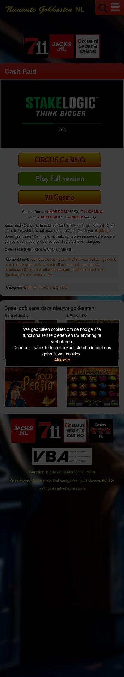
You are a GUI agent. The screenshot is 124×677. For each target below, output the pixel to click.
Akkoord (62, 360)
